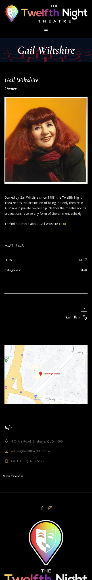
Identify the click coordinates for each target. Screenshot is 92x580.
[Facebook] (41, 508)
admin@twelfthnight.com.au (31, 451)
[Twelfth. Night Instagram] (50, 508)
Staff (83, 270)
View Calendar (13, 476)
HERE (63, 224)
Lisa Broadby (77, 317)
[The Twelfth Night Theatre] (46, 13)
